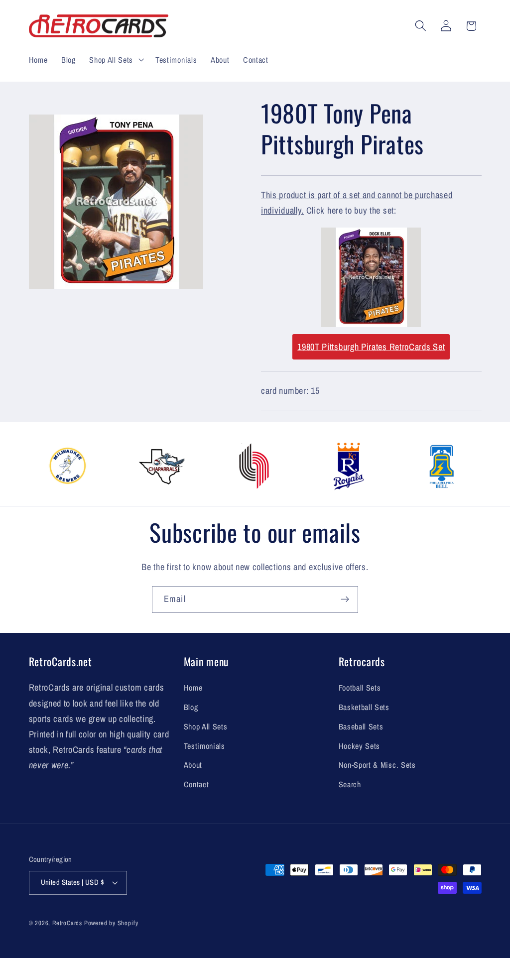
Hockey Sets (360, 745)
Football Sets (360, 687)
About (193, 764)
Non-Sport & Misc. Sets (377, 764)
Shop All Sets (206, 726)
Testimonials (204, 745)
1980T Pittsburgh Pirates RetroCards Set (371, 347)
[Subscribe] (345, 599)
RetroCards (67, 923)
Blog (191, 707)
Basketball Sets (364, 707)
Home (193, 687)
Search (350, 784)
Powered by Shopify (111, 923)
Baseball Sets (361, 726)
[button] (115, 60)
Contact (196, 784)
